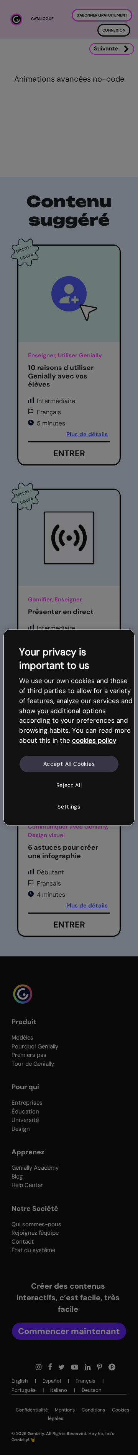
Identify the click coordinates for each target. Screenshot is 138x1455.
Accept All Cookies (69, 763)
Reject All (69, 785)
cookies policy (94, 740)
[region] (69, 727)
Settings (69, 806)
